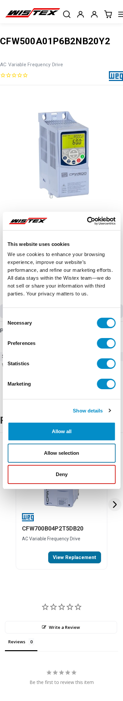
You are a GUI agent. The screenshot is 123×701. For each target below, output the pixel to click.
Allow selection (61, 453)
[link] (74, 557)
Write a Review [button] (64, 627)
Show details (88, 410)
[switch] (106, 343)
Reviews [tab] (16, 642)
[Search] (66, 14)
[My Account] (80, 14)
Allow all (62, 431)
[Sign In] (94, 14)
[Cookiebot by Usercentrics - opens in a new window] (87, 221)
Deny (62, 474)
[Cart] (107, 14)
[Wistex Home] (32, 14)
